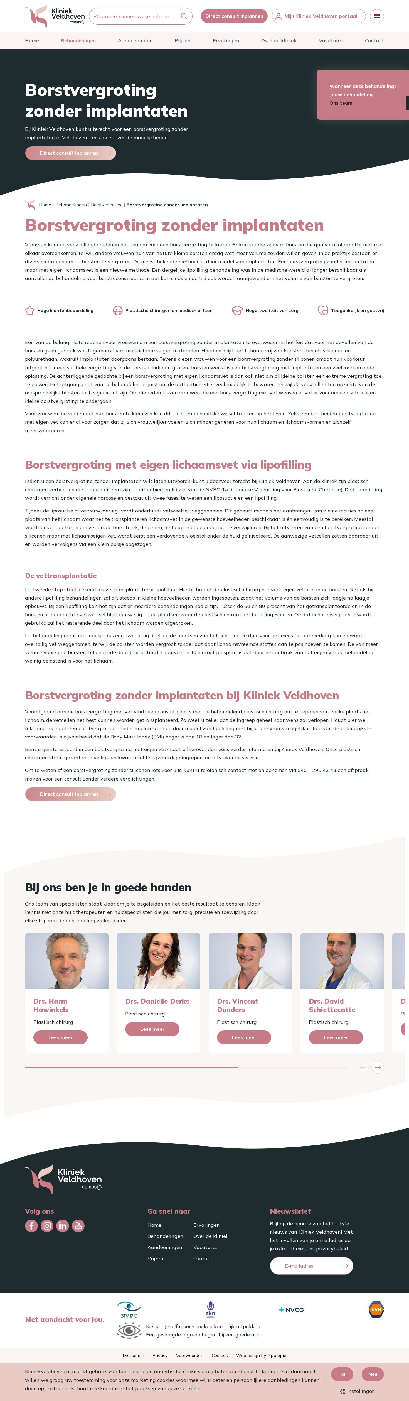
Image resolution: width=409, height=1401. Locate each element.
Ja (342, 1374)
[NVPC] (129, 1309)
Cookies (220, 1355)
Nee (373, 1374)
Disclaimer (133, 1355)
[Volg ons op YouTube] (78, 1226)
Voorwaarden (189, 1355)
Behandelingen (78, 40)
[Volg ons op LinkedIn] (62, 1226)
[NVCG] (291, 1309)
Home (32, 40)
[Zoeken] (184, 16)
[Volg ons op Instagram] (47, 1226)
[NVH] (376, 1309)
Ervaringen (226, 40)
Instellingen (360, 1391)
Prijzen (183, 40)
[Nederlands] (377, 16)
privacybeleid (332, 1248)
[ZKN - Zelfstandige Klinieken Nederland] (210, 1309)
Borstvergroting (107, 204)
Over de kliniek (279, 40)
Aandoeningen (135, 40)
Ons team (341, 103)
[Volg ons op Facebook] (31, 1226)
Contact (374, 40)
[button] (377, 1067)
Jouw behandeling (351, 94)
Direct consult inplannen (234, 16)
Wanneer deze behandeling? (362, 86)
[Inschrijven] (345, 1266)
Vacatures (331, 40)
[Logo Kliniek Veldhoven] (55, 16)
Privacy (160, 1355)
